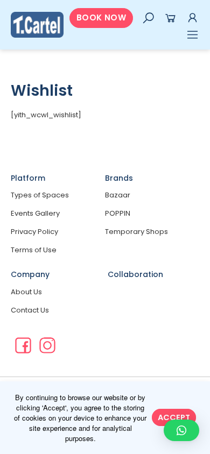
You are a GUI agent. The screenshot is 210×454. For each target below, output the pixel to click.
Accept (174, 417)
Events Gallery (35, 213)
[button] (101, 18)
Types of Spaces (40, 195)
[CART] (170, 18)
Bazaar (117, 195)
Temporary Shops (136, 231)
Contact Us (30, 310)
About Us (26, 292)
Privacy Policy (34, 231)
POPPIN (117, 213)
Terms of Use (34, 250)
